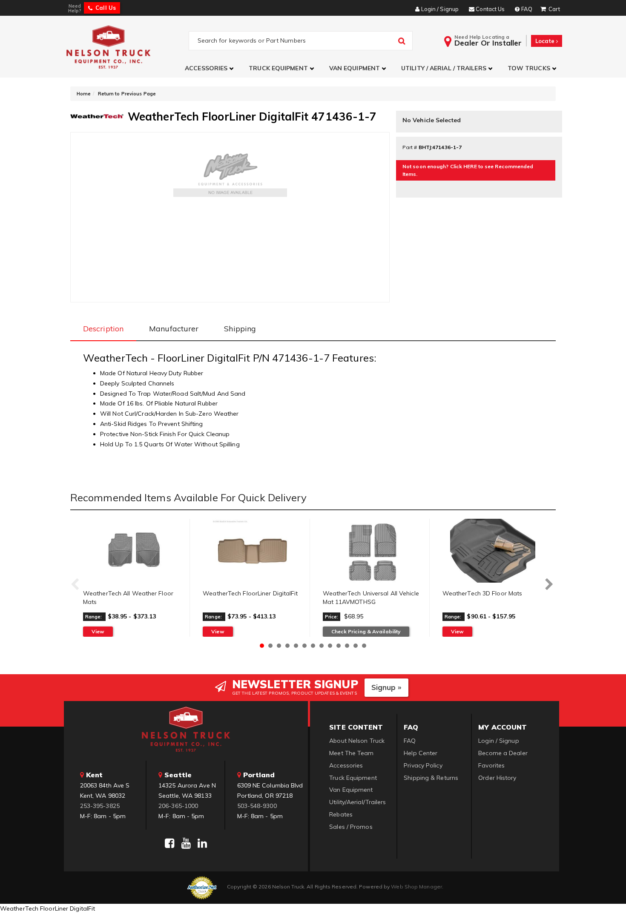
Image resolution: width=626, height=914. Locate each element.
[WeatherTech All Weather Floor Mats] (133, 551)
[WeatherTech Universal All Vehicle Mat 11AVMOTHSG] (373, 551)
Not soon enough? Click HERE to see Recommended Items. (468, 170)
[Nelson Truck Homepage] (126, 46)
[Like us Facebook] (169, 843)
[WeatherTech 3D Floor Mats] (492, 551)
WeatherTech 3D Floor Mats (482, 593)
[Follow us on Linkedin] (202, 843)
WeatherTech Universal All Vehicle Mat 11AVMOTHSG (371, 597)
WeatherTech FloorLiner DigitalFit (250, 593)
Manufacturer (173, 328)
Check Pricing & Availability (366, 631)
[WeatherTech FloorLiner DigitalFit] (253, 551)
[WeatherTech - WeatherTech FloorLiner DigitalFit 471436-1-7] (96, 115)
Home (84, 94)
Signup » (386, 687)
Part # (409, 147)
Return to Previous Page (127, 94)
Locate (545, 40)
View (98, 631)
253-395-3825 (100, 806)
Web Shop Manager (416, 886)
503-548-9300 (257, 806)
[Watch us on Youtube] (186, 843)
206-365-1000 (178, 806)
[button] (210, 68)
